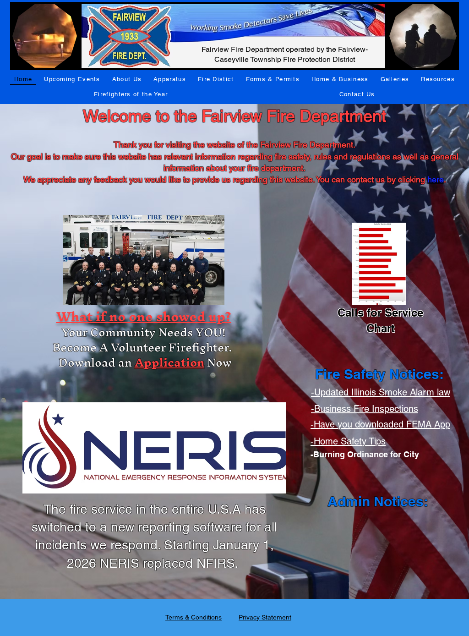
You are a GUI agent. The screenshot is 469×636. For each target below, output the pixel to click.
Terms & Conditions (193, 617)
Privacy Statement (265, 617)
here (435, 179)
